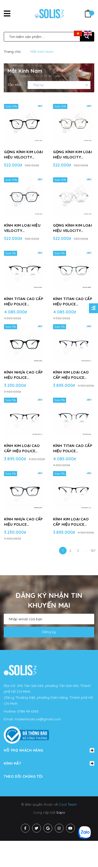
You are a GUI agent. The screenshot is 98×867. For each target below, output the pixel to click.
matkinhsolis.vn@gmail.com (38, 719)
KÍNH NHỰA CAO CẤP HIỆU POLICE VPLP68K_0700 (23, 375)
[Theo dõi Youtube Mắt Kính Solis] (70, 828)
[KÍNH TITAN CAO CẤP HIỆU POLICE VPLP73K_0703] (24, 270)
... (85, 550)
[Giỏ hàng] (88, 14)
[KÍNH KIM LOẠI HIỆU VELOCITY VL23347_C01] (24, 197)
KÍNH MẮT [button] (12, 763)
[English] (88, 33)
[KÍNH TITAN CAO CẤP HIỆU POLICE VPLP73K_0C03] (73, 417)
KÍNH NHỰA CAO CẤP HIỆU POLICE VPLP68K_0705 (23, 522)
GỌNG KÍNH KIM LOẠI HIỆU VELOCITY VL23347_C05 (72, 154)
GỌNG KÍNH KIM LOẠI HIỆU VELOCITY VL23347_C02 (72, 228)
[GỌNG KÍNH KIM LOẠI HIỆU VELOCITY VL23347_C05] (73, 123)
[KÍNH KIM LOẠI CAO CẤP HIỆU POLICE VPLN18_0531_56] (73, 490)
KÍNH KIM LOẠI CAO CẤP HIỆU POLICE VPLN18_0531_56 (71, 522)
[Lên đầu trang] (86, 854)
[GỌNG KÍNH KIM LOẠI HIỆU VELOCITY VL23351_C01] (24, 123)
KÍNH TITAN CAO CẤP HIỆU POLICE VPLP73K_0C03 (72, 448)
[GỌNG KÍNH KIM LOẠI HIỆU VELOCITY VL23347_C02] (73, 197)
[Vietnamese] (78, 33)
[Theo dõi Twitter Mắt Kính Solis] (36, 828)
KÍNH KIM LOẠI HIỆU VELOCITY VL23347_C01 (22, 228)
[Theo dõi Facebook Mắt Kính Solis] (25, 828)
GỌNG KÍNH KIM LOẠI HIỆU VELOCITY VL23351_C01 (23, 154)
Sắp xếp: (15, 84)
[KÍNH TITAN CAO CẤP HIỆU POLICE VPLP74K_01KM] (73, 270)
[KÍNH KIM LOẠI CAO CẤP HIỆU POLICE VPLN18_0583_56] (24, 417)
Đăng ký (49, 632)
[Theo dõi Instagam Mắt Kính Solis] (59, 828)
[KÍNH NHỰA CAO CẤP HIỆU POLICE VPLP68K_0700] (24, 343)
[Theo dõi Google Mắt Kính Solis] (47, 828)
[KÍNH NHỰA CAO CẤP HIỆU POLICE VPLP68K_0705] (24, 490)
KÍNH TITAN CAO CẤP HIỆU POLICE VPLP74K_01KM (72, 301)
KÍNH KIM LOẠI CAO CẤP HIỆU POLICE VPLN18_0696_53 (71, 375)
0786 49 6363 (27, 711)
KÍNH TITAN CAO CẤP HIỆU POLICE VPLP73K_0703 (23, 301)
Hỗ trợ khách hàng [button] (23, 750)
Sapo (60, 812)
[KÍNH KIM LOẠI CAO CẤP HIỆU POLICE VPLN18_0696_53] (73, 343)
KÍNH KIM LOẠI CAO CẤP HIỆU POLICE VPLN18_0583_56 (22, 448)
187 (93, 550)
